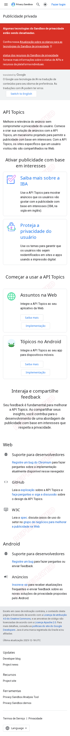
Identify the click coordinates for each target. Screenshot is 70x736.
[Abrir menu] (6, 4)
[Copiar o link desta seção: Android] (25, 544)
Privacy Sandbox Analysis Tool (21, 697)
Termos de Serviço (14, 718)
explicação (28, 490)
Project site (9, 680)
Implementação (35, 326)
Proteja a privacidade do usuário (36, 231)
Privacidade (35, 718)
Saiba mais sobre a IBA (40, 181)
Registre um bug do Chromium (31, 462)
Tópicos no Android (40, 342)
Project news (10, 664)
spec (24, 517)
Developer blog (12, 658)
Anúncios (20, 576)
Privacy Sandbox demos (17, 703)
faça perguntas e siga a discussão (34, 494)
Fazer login (59, 4)
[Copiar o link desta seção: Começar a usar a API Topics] (35, 283)
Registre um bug (22, 561)
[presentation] (35, 163)
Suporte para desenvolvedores (38, 454)
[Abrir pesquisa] (38, 4)
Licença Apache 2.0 (45, 622)
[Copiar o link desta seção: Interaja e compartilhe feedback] (45, 397)
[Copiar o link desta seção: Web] (17, 445)
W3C (16, 509)
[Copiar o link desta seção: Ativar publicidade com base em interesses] (50, 166)
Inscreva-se (20, 584)
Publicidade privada (20, 16)
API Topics (13, 112)
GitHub (18, 482)
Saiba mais (32, 317)
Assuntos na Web (38, 295)
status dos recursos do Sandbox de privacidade (30, 55)
